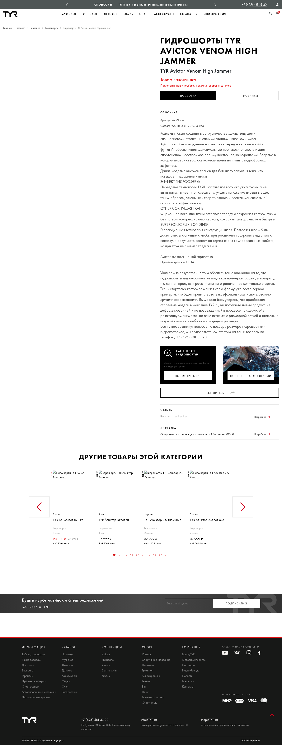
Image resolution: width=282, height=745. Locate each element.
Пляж (145, 691)
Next (215, 5)
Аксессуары (164, 14)
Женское (90, 14)
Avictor (106, 654)
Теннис (146, 681)
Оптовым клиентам (194, 659)
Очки (143, 14)
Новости (187, 675)
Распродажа (69, 691)
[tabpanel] (72, 506)
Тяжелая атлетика (153, 697)
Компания (189, 14)
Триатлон (147, 670)
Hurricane (108, 659)
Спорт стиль (149, 702)
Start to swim (109, 670)
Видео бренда (190, 670)
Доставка (28, 665)
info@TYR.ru (149, 720)
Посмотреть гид (188, 376)
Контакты (188, 686)
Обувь (128, 14)
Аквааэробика (151, 675)
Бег (144, 686)
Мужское (69, 14)
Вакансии (188, 681)
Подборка (188, 95)
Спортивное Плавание (156, 659)
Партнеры (188, 665)
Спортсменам (30, 686)
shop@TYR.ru (209, 720)
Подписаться (237, 603)
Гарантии (27, 675)
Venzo (106, 665)
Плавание (148, 665)
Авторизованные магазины (39, 691)
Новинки (250, 95)
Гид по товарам (31, 659)
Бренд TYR (188, 654)
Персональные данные (36, 697)
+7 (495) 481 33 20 (254, 4)
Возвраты (28, 670)
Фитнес (147, 654)
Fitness (106, 675)
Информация (215, 14)
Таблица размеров (33, 654)
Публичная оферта (33, 681)
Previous (67, 5)
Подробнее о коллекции (250, 376)
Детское (111, 14)
